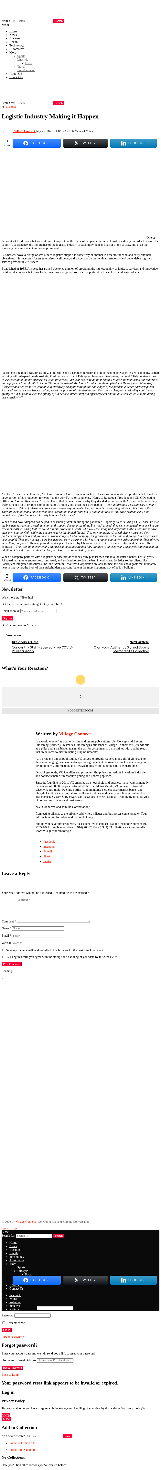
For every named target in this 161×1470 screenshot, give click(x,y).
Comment (9, 921)
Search (59, 20)
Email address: (11, 611)
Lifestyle (22, 59)
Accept (6, 1415)
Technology (16, 45)
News (13, 34)
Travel (21, 66)
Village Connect (26, 1221)
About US (15, 73)
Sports (21, 56)
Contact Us (16, 77)
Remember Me (15, 1322)
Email (6, 935)
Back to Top (9, 1228)
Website (6, 942)
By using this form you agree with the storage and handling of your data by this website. (61, 957)
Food (28, 63)
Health (13, 42)
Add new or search (14, 1436)
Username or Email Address (19, 1308)
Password (8, 1315)
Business (14, 38)
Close (5, 1231)
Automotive (16, 49)
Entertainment (26, 70)
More (12, 52)
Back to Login (10, 1374)
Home (13, 31)
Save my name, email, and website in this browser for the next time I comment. (55, 950)
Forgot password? (13, 1336)
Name (6, 928)
